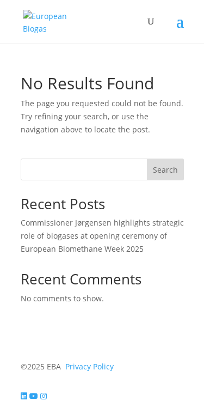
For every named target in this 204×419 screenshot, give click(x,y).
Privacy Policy (89, 366)
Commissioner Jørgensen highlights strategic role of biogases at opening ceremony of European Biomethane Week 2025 (102, 235)
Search (165, 170)
